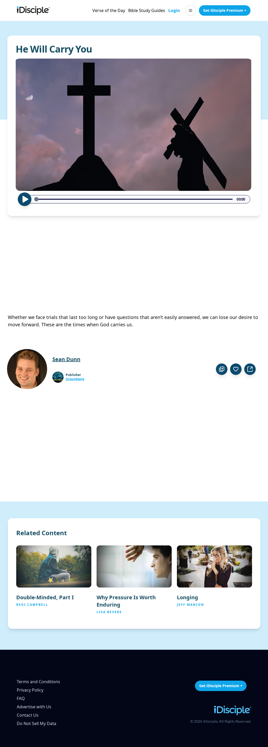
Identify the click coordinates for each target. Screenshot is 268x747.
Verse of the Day (108, 10)
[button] (190, 10)
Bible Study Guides (146, 10)
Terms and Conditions (38, 682)
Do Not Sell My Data (36, 723)
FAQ (21, 698)
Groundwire (75, 379)
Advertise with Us (34, 707)
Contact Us (27, 715)
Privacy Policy (30, 690)
